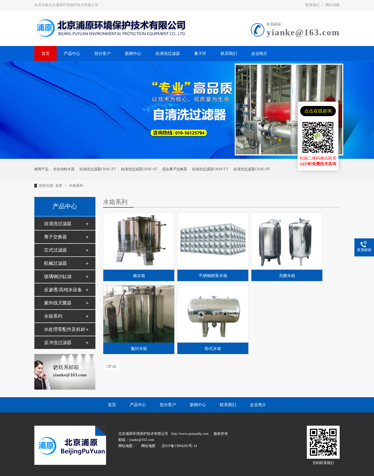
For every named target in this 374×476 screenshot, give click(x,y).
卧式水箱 (213, 348)
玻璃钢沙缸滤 (57, 276)
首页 (59, 186)
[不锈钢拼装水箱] (212, 241)
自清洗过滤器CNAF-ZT (97, 169)
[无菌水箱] (286, 241)
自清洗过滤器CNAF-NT (251, 169)
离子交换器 (55, 236)
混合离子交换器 (174, 169)
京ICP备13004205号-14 (179, 446)
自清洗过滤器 (57, 223)
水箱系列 (76, 186)
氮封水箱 (139, 348)
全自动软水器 (64, 169)
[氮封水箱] (138, 314)
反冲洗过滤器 (57, 342)
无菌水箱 (287, 275)
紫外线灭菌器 (57, 302)
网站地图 (332, 5)
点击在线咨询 (318, 111)
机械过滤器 (55, 263)
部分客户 (168, 405)
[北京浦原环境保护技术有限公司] (70, 464)
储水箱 (139, 275)
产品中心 (138, 405)
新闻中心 (198, 405)
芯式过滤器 (55, 250)
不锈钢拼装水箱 (213, 275)
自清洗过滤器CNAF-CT (210, 169)
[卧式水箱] (212, 314)
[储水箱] (138, 241)
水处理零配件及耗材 (64, 329)
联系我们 (312, 5)
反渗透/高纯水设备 (63, 289)
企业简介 (258, 405)
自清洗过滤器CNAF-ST (139, 169)
